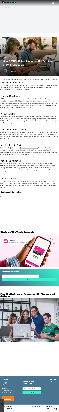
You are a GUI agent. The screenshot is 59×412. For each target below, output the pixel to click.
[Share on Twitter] (2, 404)
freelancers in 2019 (6, 103)
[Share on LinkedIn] (2, 407)
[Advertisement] (29, 20)
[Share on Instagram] (2, 410)
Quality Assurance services (28, 148)
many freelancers (14, 183)
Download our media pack (8, 398)
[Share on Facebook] (2, 401)
